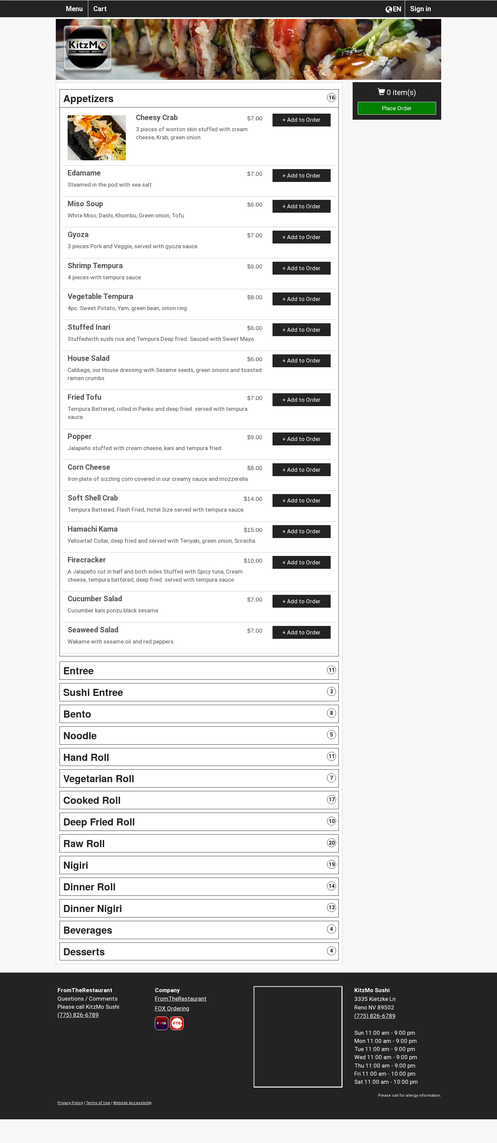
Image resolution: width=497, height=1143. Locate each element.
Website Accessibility (132, 1103)
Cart (100, 9)
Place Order (397, 108)
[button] (199, 98)
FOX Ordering (172, 1008)
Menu (74, 9)
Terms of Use (98, 1103)
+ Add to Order (301, 119)
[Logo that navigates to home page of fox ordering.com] (176, 1023)
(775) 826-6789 (78, 1014)
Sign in (420, 9)
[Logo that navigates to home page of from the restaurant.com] (161, 1023)
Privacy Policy (70, 1103)
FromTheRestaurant (181, 998)
